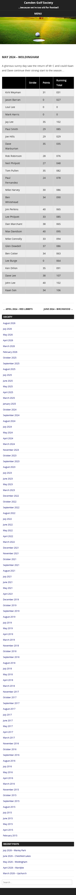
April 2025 (8, 392)
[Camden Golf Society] (38, 43)
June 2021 (8, 582)
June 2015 (8, 818)
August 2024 (9, 421)
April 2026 (8, 340)
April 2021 (8, 593)
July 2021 (7, 576)
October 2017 (9, 697)
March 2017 (9, 737)
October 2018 (9, 651)
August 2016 (9, 760)
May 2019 (8, 628)
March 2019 (9, 639)
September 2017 (11, 703)
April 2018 (8, 680)
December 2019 (11, 599)
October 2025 (9, 357)
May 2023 (8, 484)
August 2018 (9, 662)
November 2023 (11, 449)
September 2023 (11, 461)
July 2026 (7, 328)
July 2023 (7, 472)
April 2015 (8, 829)
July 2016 (7, 766)
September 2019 (11, 611)
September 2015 (11, 801)
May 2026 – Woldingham (15, 861)
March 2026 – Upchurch (15, 873)
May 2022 (8, 530)
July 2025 (7, 374)
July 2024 (7, 426)
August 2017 (9, 708)
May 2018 (8, 674)
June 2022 (8, 524)
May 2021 (8, 588)
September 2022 (11, 507)
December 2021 (11, 547)
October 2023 (9, 455)
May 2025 (8, 386)
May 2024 (8, 432)
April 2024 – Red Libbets (18, 309)
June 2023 (8, 478)
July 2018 (7, 668)
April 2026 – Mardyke (13, 867)
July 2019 (7, 622)
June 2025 (8, 380)
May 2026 (8, 334)
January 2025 (9, 403)
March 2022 (9, 541)
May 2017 (8, 726)
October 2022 (9, 501)
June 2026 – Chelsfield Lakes (17, 856)
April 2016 (8, 778)
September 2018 (11, 657)
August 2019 (9, 616)
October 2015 (9, 795)
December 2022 (11, 495)
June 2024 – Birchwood (58, 309)
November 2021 (11, 553)
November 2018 (11, 645)
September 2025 (11, 363)
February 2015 (10, 835)
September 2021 (11, 565)
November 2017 (11, 691)
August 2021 (9, 570)
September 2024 (11, 415)
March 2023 (9, 490)
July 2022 (7, 518)
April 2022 (8, 536)
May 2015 (8, 824)
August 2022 (9, 513)
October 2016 (9, 749)
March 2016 (9, 783)
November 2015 (11, 789)
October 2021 (9, 559)
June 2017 (8, 720)
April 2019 (8, 634)
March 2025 (9, 397)
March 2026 (9, 346)
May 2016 (8, 772)
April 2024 (8, 438)
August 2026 (9, 323)
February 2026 (10, 352)
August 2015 (9, 806)
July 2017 (7, 714)
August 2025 (9, 369)
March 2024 (9, 444)
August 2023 (9, 467)
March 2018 (9, 685)
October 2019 (9, 605)
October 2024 (9, 409)
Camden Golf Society (38, 3)
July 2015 (7, 812)
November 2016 (11, 743)
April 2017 (8, 732)
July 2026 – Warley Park (14, 850)
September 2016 (11, 754)
